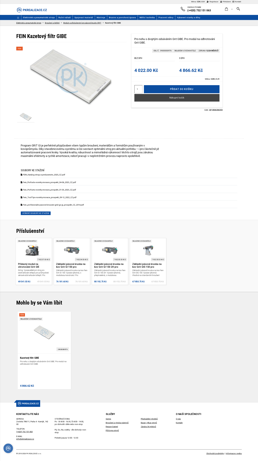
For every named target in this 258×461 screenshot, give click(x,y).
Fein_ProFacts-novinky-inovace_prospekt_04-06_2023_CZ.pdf (49, 182)
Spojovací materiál (84, 18)
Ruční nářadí (65, 18)
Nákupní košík (176, 97)
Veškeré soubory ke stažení (35, 213)
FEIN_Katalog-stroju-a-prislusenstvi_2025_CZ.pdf (44, 175)
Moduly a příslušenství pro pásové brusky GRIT (82, 23)
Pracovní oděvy (166, 18)
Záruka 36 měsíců (148, 427)
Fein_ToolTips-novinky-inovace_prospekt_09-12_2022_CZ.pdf (49, 197)
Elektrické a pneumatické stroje (39, 18)
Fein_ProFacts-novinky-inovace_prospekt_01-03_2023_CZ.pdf (49, 190)
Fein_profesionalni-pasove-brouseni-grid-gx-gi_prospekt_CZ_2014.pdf (53, 205)
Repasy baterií (112, 427)
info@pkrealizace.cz (25, 439)
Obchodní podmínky (215, 453)
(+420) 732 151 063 (24, 432)
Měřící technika (147, 18)
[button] (229, 9)
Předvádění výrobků (149, 419)
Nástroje (101, 18)
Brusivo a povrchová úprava (122, 18)
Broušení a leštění (52, 23)
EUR (203, 2)
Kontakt (238, 2)
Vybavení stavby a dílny (188, 18)
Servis (108, 419)
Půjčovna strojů (112, 430)
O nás (178, 419)
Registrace (214, 2)
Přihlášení (227, 2)
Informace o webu (234, 453)
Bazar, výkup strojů (149, 423)
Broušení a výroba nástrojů (117, 423)
